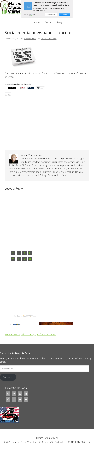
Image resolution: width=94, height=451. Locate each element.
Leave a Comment (48, 38)
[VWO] (33, 15)
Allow (65, 14)
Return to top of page (47, 437)
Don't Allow (51, 14)
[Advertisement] (47, 122)
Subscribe (8, 377)
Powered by (27, 15)
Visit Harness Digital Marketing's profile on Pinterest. (30, 334)
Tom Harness (30, 38)
